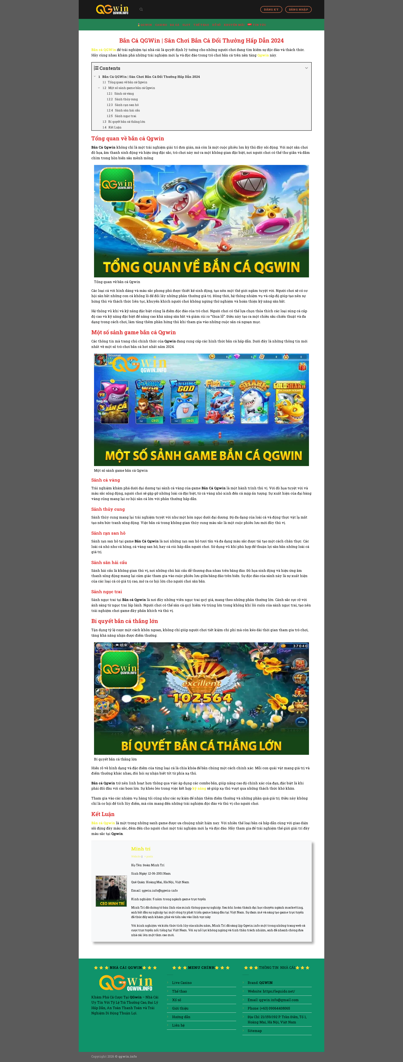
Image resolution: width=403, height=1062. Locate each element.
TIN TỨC (259, 24)
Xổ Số (216, 24)
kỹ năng (199, 788)
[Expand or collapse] (306, 68)
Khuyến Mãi (234, 24)
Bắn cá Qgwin (103, 823)
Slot (186, 24)
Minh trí (140, 849)
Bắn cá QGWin (103, 49)
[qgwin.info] (112, 9)
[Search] (141, 9)
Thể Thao (201, 24)
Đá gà (174, 24)
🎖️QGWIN (144, 24)
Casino (161, 24)
